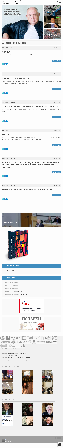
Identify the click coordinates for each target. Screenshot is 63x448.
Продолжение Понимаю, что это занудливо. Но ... (20, 360)
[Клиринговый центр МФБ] (47, 338)
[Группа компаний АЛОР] (2, 338)
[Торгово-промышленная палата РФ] (43, 338)
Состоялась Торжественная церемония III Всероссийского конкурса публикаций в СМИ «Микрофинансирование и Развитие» (30, 165)
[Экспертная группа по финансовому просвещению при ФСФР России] (25, 338)
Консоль (35, 438)
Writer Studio (10, 270)
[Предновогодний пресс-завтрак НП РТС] (27, 388)
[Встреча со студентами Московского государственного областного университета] (7, 388)
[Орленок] (47, 376)
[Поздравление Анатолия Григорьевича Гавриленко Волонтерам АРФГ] (27, 408)
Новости (12, 102)
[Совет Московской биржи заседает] (47, 388)
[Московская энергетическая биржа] (14, 345)
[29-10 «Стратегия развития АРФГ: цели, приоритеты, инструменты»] (7, 420)
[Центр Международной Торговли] (4, 345)
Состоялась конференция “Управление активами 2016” (28, 190)
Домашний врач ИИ (12, 355)
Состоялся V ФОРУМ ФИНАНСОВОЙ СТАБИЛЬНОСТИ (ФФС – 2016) (30, 106)
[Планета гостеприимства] (13, 341)
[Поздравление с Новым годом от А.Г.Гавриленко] (7, 408)
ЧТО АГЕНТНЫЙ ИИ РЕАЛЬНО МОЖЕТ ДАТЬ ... (20, 357)
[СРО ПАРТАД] (22, 341)
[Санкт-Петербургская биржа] (22, 345)
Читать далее (57, 60)
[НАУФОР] (5, 341)
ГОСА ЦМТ (6, 52)
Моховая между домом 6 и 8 (15, 78)
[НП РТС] (35, 338)
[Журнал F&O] (16, 338)
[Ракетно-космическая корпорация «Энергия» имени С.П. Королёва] (40, 341)
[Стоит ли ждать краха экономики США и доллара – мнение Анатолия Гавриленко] (27, 420)
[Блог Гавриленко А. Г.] (11, 2)
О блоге (20, 291)
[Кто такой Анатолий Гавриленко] (47, 420)
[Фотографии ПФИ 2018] (7, 376)
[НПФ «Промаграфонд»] (30, 341)
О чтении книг (22, 294)
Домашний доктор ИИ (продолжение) (17, 353)
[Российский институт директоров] (34, 341)
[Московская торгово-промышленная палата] (55, 338)
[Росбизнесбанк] (31, 338)
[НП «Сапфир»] (39, 338)
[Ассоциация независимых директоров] (8, 338)
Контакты (30, 438)
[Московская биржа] (51, 341)
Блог (11, 47)
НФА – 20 (5, 134)
